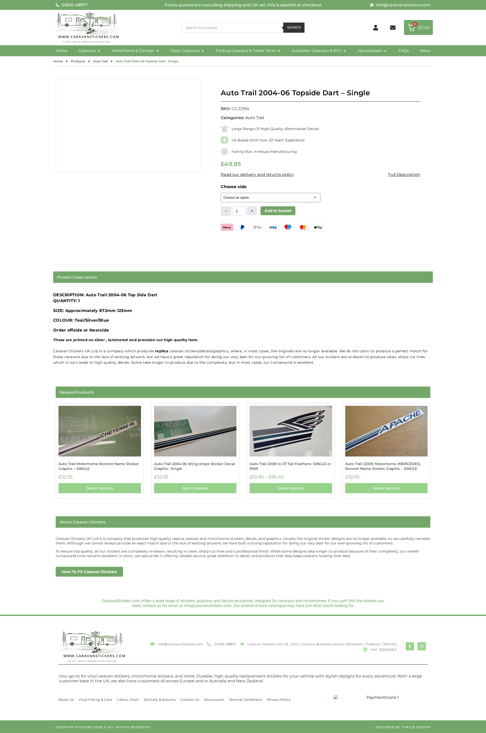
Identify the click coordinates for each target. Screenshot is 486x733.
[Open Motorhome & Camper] (157, 51)
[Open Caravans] (99, 51)
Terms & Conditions (245, 700)
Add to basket (278, 211)
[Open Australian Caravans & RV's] (345, 51)
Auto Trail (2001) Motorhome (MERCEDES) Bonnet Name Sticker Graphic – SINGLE (382, 466)
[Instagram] (422, 646)
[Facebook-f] (410, 646)
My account (214, 700)
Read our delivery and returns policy (257, 174)
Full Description (404, 174)
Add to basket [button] (195, 488)
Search (294, 27)
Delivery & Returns (159, 700)
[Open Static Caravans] (203, 51)
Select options (100, 488)
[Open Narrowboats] (385, 51)
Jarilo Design (416, 727)
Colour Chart (128, 700)
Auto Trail (100, 61)
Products (78, 61)
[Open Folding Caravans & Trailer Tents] (279, 51)
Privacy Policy (279, 700)
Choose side (234, 186)
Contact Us (189, 700)
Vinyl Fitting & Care (95, 700)
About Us (66, 700)
